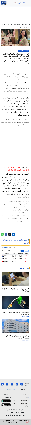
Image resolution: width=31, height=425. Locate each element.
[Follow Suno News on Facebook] (12, 384)
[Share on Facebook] (6, 234)
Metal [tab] (10, 247)
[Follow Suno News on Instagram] (21, 384)
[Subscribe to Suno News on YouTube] (2, 384)
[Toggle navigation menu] (28, 2)
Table (22, 251)
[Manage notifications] (27, 421)
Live (15, 2)
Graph (27, 251)
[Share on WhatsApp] (2, 234)
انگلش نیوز (21, 3)
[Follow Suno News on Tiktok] (7, 384)
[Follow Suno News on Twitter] (17, 384)
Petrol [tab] (14, 247)
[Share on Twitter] (9, 234)
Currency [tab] (5, 247)
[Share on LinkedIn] (13, 234)
